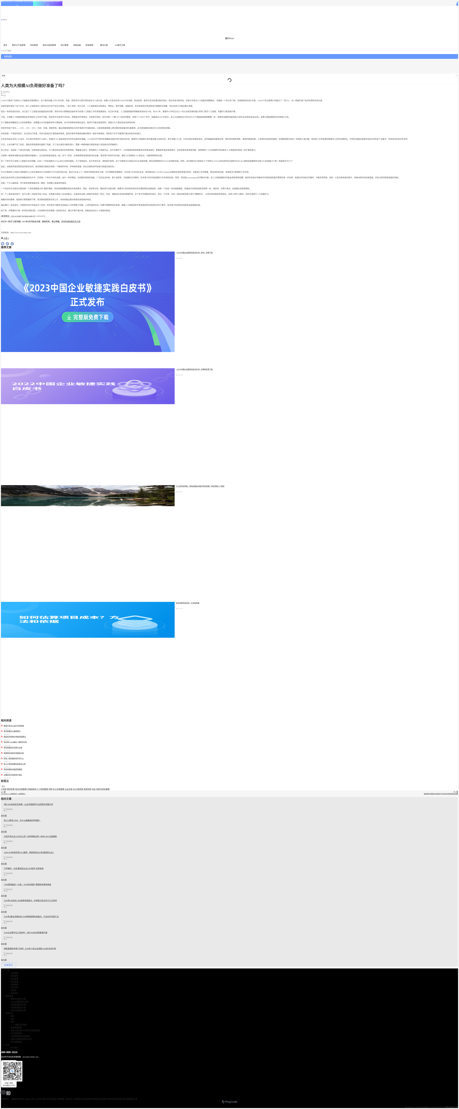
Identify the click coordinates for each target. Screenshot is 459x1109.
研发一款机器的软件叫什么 (14, 758)
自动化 (13, 990)
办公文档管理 (58, 789)
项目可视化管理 (102, 789)
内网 (50, 789)
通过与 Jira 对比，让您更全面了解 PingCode (17, 1)
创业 (94, 789)
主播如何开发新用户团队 (13, 775)
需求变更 (11, 789)
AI (34, 216)
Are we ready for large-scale (22, 216)
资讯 (4, 95)
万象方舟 (69, 1099)
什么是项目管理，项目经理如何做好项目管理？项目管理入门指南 (200, 486)
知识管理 (64, 45)
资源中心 (9, 1013)
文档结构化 (32, 789)
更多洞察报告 (16, 1042)
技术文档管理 (21, 789)
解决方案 (104, 45)
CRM (27, 1099)
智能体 (105, 1099)
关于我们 (14, 1048)
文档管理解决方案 (18, 1005)
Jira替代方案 (120, 45)
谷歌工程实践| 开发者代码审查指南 (25, 1030)
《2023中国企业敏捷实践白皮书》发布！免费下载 (194, 253)
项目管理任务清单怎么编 (13, 748)
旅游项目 (87, 789)
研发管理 (89, 45)
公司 (8, 1045)
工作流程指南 (16, 1033)
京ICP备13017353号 (412, 1107)
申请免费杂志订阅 (72, 222)
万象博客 (61, 1099)
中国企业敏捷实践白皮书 (21, 1039)
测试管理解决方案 (18, 1007)
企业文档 (68, 789)
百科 (12, 1019)
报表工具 (97, 1099)
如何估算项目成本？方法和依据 (187, 603)
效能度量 (77, 45)
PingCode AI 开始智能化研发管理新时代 (47, 1)
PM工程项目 (78, 789)
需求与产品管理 (18, 45)
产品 (8, 970)
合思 (83, 1099)
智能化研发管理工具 (116, 1099)
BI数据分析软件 (18, 1099)
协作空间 (14, 987)
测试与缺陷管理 (49, 45)
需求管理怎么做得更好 (12, 731)
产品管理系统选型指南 (20, 1036)
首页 (5, 45)
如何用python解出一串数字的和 (15, 742)
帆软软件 (89, 1099)
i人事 (32, 1099)
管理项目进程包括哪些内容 (14, 753)
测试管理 (14, 982)
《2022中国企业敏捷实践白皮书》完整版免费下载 (194, 369)
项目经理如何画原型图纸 (13, 769)
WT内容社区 (51, 1099)
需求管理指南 (16, 1027)
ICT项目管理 (42, 789)
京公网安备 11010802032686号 (430, 1107)
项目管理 (34, 45)
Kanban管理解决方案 (19, 1002)
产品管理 (14, 973)
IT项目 (4, 789)
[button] (229, 38)
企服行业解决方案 (18, 1010)
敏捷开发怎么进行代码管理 (14, 726)
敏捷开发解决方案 (18, 999)
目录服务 (14, 993)
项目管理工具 (131, 1099)
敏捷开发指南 (21, 1025)
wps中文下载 (40, 1099)
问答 (12, 1022)
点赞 (6, 238)
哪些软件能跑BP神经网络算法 (15, 737)
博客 (12, 1016)
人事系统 (77, 1099)
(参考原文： (6, 216)
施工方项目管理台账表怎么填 (14, 764)
